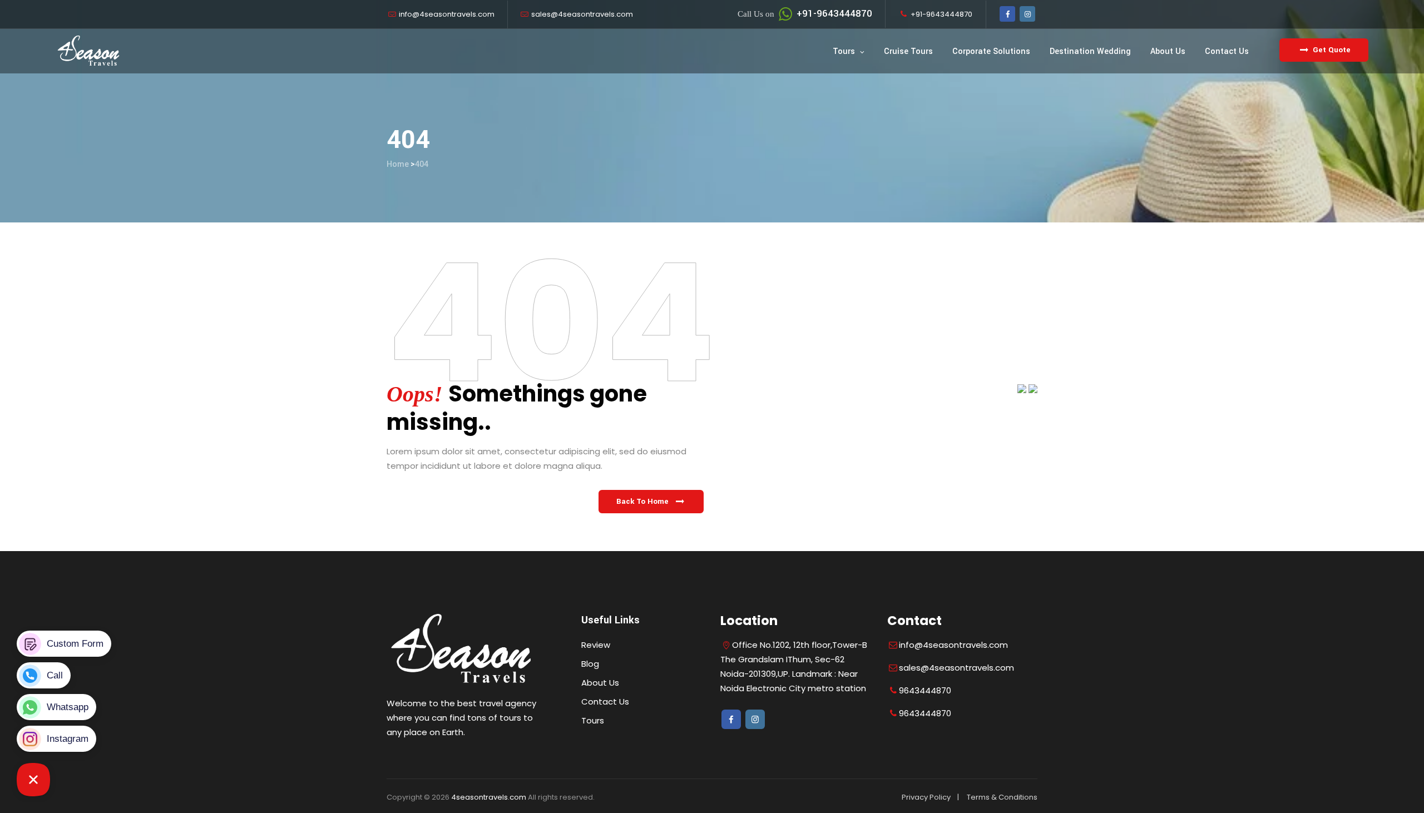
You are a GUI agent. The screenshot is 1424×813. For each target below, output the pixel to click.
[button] (651, 501)
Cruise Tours (908, 51)
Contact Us (1227, 51)
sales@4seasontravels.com (582, 14)
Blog (590, 664)
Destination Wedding (1090, 51)
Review (595, 645)
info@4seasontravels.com (447, 14)
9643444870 (925, 690)
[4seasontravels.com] (89, 51)
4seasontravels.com (488, 797)
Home (398, 164)
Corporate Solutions (991, 51)
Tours (844, 51)
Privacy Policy (926, 797)
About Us (1167, 51)
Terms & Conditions (1002, 797)
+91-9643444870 (805, 14)
